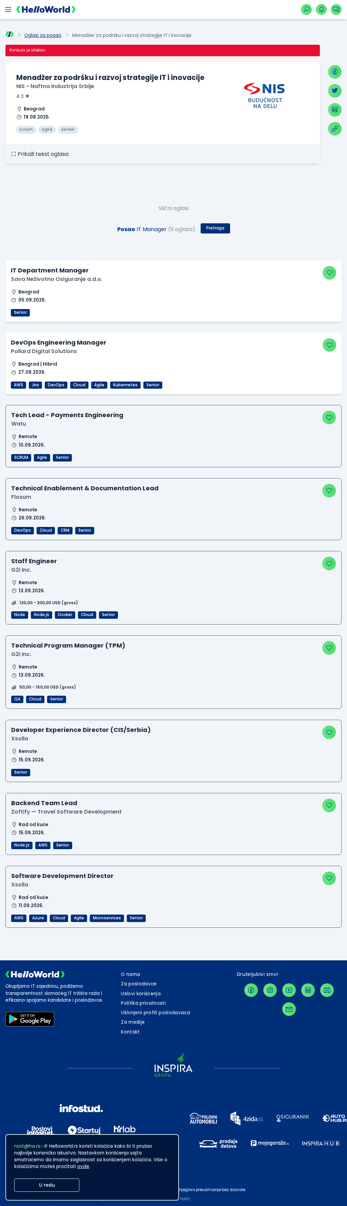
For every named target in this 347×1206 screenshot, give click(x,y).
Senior (20, 312)
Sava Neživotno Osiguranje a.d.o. (56, 279)
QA (17, 699)
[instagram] (270, 990)
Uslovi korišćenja (141, 993)
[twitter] (335, 91)
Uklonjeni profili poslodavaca (155, 1012)
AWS (18, 385)
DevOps (56, 385)
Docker (65, 614)
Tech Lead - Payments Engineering (67, 415)
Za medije (133, 1022)
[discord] (327, 990)
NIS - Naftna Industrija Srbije (55, 86)
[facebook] (335, 72)
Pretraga (215, 228)
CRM (65, 530)
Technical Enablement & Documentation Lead (85, 488)
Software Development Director (62, 876)
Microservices (107, 918)
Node (19, 614)
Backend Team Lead (44, 803)
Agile (99, 385)
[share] (335, 129)
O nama (130, 974)
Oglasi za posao (42, 35)
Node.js (41, 614)
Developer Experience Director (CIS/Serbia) (81, 729)
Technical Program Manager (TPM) (68, 645)
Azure (38, 918)
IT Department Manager (50, 270)
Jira (35, 385)
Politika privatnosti (143, 1003)
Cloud (79, 385)
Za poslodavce (139, 984)
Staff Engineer (34, 561)
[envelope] (289, 1009)
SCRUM (21, 457)
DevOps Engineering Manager (58, 342)
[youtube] (289, 990)
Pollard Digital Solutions (44, 351)
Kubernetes (125, 385)
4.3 (20, 96)
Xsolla (19, 738)
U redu (47, 1185)
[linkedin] (335, 110)
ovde (83, 1166)
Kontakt (130, 1032)
